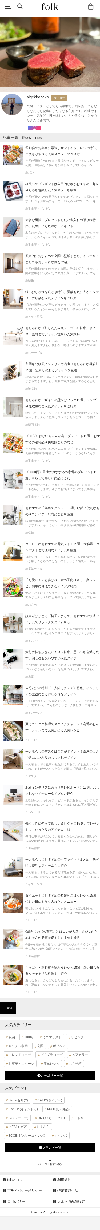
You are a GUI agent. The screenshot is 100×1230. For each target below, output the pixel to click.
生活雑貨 (34, 848)
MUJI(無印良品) (58, 1109)
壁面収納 (34, 424)
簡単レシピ (51, 1063)
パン (31, 172)
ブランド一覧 (51, 1147)
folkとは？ (14, 1180)
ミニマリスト (52, 1037)
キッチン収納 (18, 1046)
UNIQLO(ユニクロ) (51, 1118)
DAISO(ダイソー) (49, 1100)
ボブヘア (59, 1046)
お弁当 (32, 604)
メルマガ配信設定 (70, 1202)
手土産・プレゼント (41, 208)
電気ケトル (35, 568)
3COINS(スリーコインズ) (27, 1135)
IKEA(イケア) (18, 1127)
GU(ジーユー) (18, 1118)
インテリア (35, 712)
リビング (77, 1037)
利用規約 (63, 1180)
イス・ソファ (37, 640)
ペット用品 (35, 316)
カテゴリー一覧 (52, 1075)
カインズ (60, 1135)
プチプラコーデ (51, 1055)
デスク (32, 776)
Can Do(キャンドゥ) (23, 1109)
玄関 (40, 1046)
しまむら (43, 1127)
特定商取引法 (67, 1191)
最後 (9, 1007)
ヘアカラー (80, 1055)
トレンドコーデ (20, 1055)
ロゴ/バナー (16, 1202)
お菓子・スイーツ (21, 1063)
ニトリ (79, 1118)
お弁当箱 (75, 1063)
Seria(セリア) (18, 1100)
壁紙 (31, 280)
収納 (31, 532)
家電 (31, 676)
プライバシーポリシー (24, 1191)
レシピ (32, 740)
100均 (28, 1037)
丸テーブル (35, 352)
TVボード (34, 812)
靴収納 (32, 388)
